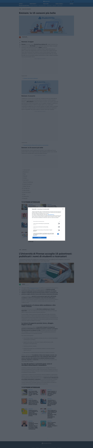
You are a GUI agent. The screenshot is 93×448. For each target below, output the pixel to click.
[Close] (63, 209)
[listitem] (46, 221)
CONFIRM (39, 237)
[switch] (58, 223)
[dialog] (46, 224)
